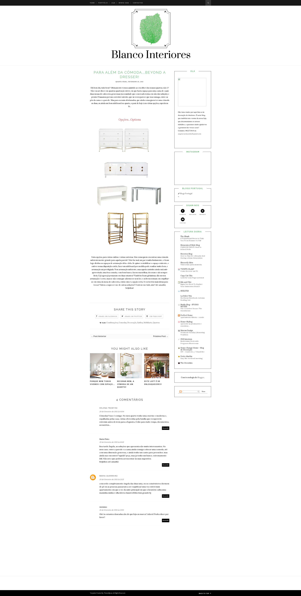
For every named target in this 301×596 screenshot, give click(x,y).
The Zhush (184, 236)
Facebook (183, 214)
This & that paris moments (191, 265)
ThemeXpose (108, 593)
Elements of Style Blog (190, 245)
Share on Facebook (108, 316)
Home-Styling (186, 322)
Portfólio (103, 3)
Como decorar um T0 (189, 271)
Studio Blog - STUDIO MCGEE (189, 305)
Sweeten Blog (186, 254)
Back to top (204, 593)
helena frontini (108, 408)
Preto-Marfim (186, 356)
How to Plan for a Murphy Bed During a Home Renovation (192, 257)
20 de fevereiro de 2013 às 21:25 (111, 479)
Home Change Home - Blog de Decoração (192, 349)
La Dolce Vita (186, 296)
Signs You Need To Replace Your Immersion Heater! (191, 285)
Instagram (192, 214)
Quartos (156, 323)
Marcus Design (186, 330)
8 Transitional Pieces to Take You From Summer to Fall (192, 239)
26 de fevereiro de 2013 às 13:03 (111, 510)
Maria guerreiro (108, 476)
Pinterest (202, 214)
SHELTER (184, 291)
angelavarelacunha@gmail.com (189, 134)
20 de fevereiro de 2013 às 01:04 (111, 411)
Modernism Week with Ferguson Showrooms (189, 342)
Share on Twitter (133, 316)
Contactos (138, 3)
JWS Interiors (186, 339)
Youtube (183, 223)
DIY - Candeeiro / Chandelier (192, 352)
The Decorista (186, 363)
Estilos (140, 323)
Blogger (200, 377)
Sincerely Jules (186, 262)
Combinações (112, 323)
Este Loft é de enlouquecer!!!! (153, 382)
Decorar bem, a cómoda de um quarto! (125, 384)
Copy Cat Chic (186, 275)
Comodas (123, 323)
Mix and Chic (185, 282)
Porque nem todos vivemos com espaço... (102, 382)
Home (92, 3)
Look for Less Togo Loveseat (192, 278)
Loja (113, 3)
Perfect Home (186, 315)
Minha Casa (124, 3)
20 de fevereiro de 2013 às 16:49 (111, 442)
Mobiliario (148, 323)
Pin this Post (156, 316)
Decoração (131, 323)
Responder (166, 428)
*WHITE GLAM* (187, 269)
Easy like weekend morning (191, 358)
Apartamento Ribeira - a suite (192, 317)
